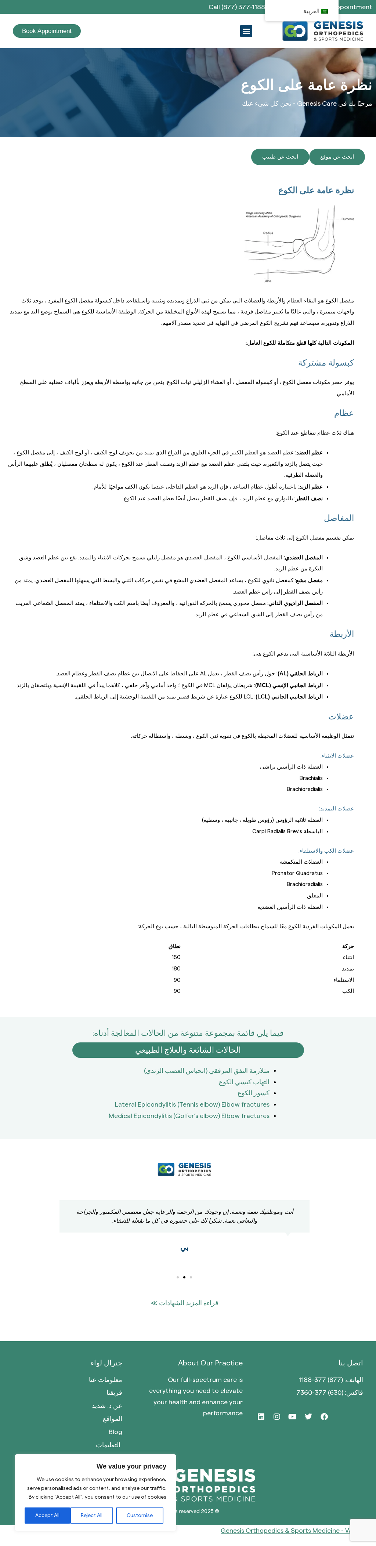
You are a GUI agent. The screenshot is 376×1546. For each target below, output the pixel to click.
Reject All (91, 1515)
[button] (246, 31)
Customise (140, 1515)
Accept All (47, 1515)
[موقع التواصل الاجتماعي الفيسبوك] (324, 1416)
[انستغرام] (277, 1416)
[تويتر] (308, 1416)
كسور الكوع (254, 1093)
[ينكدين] (261, 1416)
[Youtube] (292, 1416)
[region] (95, 1492)
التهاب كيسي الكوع (244, 1082)
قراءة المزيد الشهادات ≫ (184, 1303)
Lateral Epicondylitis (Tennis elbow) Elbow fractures (192, 1104)
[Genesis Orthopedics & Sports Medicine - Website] (188, 1530)
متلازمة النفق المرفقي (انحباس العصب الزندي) (207, 1070)
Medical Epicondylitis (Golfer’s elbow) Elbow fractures (189, 1116)
